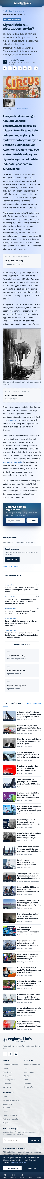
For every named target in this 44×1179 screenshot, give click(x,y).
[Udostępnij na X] (10, 68)
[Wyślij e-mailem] (25, 68)
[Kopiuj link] (30, 68)
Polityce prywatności (19, 1162)
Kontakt (5, 1111)
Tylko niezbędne (12, 1168)
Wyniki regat (7, 1072)
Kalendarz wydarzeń (10, 1065)
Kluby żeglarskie (9, 1080)
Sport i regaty (29, 1072)
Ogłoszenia (7, 1083)
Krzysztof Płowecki (16, 60)
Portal (5, 11)
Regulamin (6, 1123)
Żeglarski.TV (28, 1087)
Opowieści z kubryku (16, 11)
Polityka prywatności (10, 1119)
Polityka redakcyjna (10, 1115)
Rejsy (26, 1068)
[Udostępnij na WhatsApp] (20, 68)
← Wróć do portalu (11, 566)
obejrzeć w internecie (12, 462)
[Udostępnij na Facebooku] (5, 68)
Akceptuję (32, 1168)
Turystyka (27, 1083)
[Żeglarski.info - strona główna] (22, 3)
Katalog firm (7, 1076)
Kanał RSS (6, 1108)
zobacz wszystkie (22, 109)
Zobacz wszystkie (22, 644)
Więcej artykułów (34, 704)
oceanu (12, 420)
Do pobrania (7, 1104)
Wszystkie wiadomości (32, 1065)
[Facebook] (5, 1054)
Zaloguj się (12, 559)
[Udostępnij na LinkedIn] (15, 68)
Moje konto (7, 1087)
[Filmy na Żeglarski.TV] (16, 1054)
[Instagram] (10, 1054)
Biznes (26, 1080)
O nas (5, 1097)
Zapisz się (32, 521)
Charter (5, 1068)
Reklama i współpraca (11, 1100)
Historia (26, 1076)
